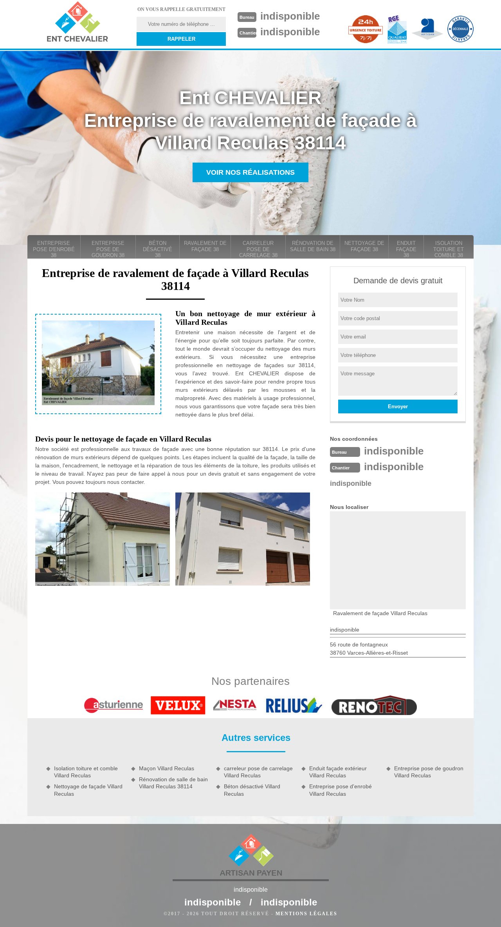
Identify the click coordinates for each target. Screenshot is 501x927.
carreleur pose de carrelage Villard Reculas (258, 772)
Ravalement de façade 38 (205, 246)
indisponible (290, 16)
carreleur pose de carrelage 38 (258, 249)
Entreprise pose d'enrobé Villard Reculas (340, 790)
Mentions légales (306, 913)
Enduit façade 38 (406, 249)
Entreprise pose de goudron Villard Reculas (428, 772)
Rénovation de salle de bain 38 (312, 246)
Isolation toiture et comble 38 (448, 249)
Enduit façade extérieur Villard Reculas (338, 772)
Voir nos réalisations (250, 172)
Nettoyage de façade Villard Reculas (88, 790)
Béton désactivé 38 (157, 249)
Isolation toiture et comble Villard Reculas (86, 772)
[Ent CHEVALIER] (77, 22)
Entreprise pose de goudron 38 (108, 249)
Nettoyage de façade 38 (364, 246)
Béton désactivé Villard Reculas (252, 790)
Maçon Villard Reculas (166, 768)
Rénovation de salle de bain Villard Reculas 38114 (173, 782)
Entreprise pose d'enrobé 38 (54, 249)
